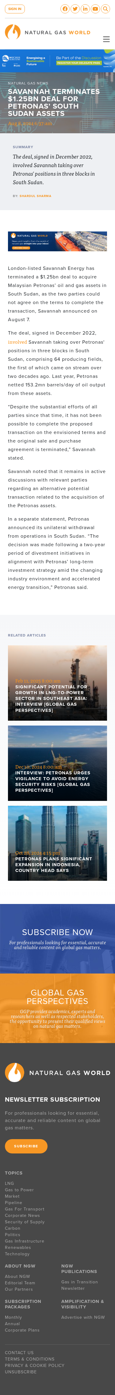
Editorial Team (20, 1283)
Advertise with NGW (83, 1317)
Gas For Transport (24, 1209)
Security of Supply (25, 1222)
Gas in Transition (79, 1282)
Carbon (13, 1228)
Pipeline (14, 1202)
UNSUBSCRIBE (21, 1372)
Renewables (18, 1247)
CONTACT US (19, 1352)
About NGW (17, 1276)
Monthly (13, 1317)
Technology (17, 1254)
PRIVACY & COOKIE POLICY (35, 1365)
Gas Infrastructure (24, 1241)
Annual (12, 1323)
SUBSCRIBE (26, 1146)
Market (12, 1196)
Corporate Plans (22, 1330)
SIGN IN (14, 9)
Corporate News (22, 1215)
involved (17, 342)
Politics (13, 1234)
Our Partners (19, 1289)
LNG (9, 1183)
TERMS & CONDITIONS (30, 1359)
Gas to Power (19, 1189)
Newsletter (73, 1288)
